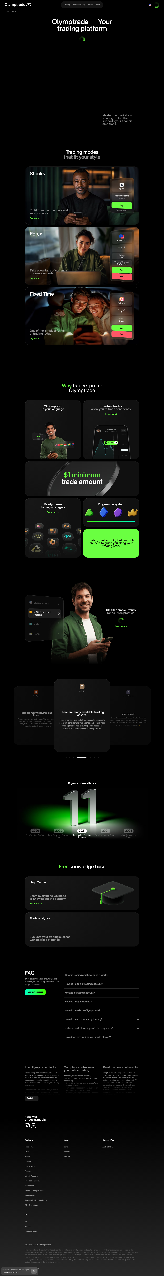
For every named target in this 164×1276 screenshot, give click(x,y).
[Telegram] (33, 1125)
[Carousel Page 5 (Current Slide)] (90, 757)
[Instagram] (27, 1125)
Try (34, 218)
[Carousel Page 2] (69, 757)
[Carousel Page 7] (98, 757)
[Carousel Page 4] (82, 757)
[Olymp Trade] (18, 5)
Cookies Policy (12, 1272)
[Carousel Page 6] (94, 757)
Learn (110, 414)
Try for (52, 512)
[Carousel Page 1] (66, 757)
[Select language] (149, 5)
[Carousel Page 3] (73, 757)
